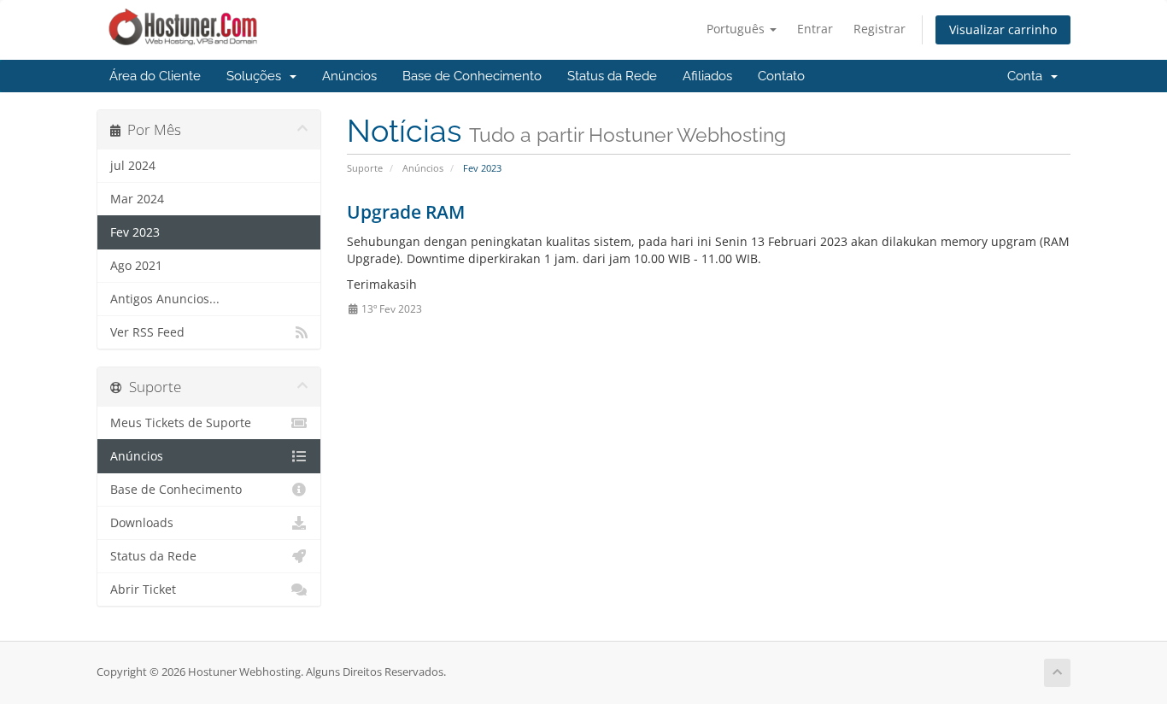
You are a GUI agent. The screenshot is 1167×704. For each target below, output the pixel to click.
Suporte (365, 167)
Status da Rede (612, 76)
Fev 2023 (135, 232)
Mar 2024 (137, 199)
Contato (781, 76)
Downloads (141, 523)
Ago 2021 (136, 265)
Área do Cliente (155, 76)
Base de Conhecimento (472, 76)
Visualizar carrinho (1003, 29)
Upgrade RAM (406, 212)
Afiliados (707, 76)
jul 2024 (132, 165)
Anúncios (349, 76)
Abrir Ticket (143, 589)
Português (737, 29)
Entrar (815, 29)
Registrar (879, 29)
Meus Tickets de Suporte (180, 423)
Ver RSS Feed (147, 332)
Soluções (257, 76)
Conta (1028, 76)
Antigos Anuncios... (165, 299)
